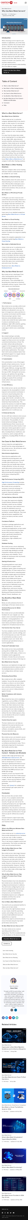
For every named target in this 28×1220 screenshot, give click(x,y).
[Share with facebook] (3, 1017)
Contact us (7, 943)
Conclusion (6, 103)
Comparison (22, 1105)
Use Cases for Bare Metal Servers (12, 93)
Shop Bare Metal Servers (12, 939)
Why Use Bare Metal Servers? (11, 91)
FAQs (5, 105)
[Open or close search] (25, 3)
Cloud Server (15, 1105)
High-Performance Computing (10, 482)
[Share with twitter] (6, 1017)
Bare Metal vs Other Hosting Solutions (13, 88)
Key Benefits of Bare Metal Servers (13, 96)
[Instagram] (11, 1010)
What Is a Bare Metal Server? (11, 86)
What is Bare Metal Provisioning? (12, 1167)
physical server (20, 833)
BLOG (15, 3)
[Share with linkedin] (13, 1017)
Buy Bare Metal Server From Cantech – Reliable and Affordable (14, 99)
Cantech (12, 785)
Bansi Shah (4, 14)
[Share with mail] (17, 1017)
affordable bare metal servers (10, 757)
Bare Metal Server (6, 8)
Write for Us (5, 1209)
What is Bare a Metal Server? (14, 159)
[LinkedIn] (15, 1010)
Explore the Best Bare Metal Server (12, 71)
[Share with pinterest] (10, 1017)
